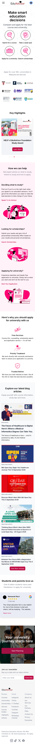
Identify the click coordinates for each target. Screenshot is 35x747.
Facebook (15, 707)
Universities (5, 700)
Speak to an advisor (9, 200)
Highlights (5, 715)
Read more (7, 613)
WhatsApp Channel (15, 717)
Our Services (28, 702)
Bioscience (4, 422)
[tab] (9, 156)
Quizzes (4, 707)
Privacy (27, 717)
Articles (4, 718)
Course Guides (4, 711)
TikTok (14, 700)
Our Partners (28, 707)
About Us (28, 697)
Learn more (17, 149)
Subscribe (28, 678)
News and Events (6, 464)
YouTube (15, 710)
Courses (4, 697)
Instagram (15, 697)
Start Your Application (9, 284)
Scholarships (6, 703)
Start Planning (17, 651)
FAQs (26, 711)
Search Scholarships (8, 242)
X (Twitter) (15, 703)
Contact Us (29, 714)
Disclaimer (28, 720)
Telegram (15, 713)
